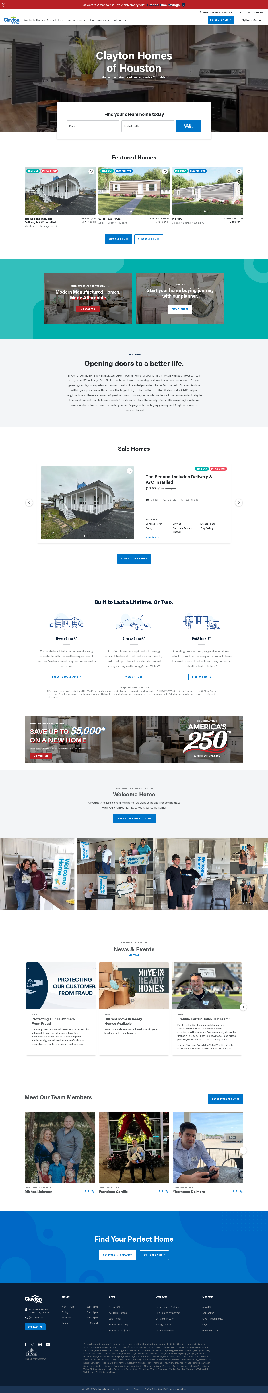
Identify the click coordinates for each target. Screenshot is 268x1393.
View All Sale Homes (134, 558)
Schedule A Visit (220, 20)
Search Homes (188, 125)
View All (134, 955)
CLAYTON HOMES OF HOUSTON (217, 12)
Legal (126, 1389)
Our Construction (77, 20)
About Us (120, 20)
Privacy (137, 1389)
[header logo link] (11, 20)
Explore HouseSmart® (66, 677)
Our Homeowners (101, 20)
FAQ (240, 12)
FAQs (205, 1325)
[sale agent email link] (87, 1191)
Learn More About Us (226, 1099)
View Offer (88, 309)
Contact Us (35, 1327)
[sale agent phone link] (93, 1191)
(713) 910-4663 (257, 12)
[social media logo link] (25, 1344)
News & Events (210, 1330)
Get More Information (118, 1255)
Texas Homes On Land (168, 1307)
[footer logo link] (33, 1299)
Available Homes (34, 20)
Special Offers (55, 20)
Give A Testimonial (212, 1319)
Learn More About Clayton (134, 818)
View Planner (180, 309)
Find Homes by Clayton (168, 1313)
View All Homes (118, 239)
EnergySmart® (163, 1325)
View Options (134, 677)
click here (81, 748)
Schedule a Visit (154, 1255)
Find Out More (201, 677)
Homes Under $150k (119, 1330)
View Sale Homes (148, 239)
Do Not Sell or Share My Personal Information (165, 1389)
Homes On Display (118, 1325)
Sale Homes (115, 1319)
